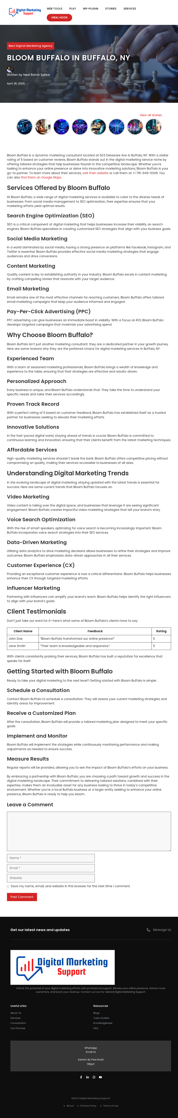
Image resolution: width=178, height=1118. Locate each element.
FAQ (95, 1028)
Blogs (96, 1013)
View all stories (151, 115)
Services (129, 8)
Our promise (17, 1028)
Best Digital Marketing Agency (30, 46)
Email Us (91, 1052)
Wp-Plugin (90, 8)
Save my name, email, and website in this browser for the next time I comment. (70, 886)
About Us (15, 1013)
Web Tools (54, 8)
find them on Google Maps (41, 177)
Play (72, 8)
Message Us (162, 930)
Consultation (18, 1023)
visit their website (95, 173)
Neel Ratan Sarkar (36, 75)
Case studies (101, 1018)
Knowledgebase (102, 1023)
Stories (110, 8)
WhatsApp (90, 1048)
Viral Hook (59, 17)
